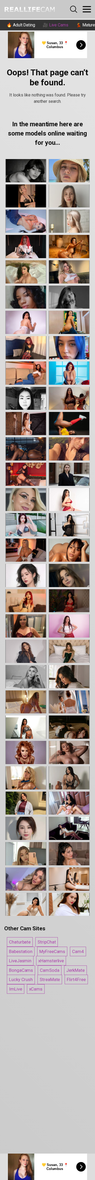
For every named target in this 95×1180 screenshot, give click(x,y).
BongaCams (21, 970)
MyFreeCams (52, 951)
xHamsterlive (51, 960)
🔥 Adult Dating (21, 24)
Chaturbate (20, 942)
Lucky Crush (21, 979)
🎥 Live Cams (55, 24)
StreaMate (50, 979)
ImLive (15, 989)
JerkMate (75, 970)
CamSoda (49, 970)
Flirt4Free (76, 979)
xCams (36, 989)
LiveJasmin (20, 960)
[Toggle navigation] (87, 9)
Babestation (20, 951)
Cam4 (78, 951)
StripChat (46, 942)
